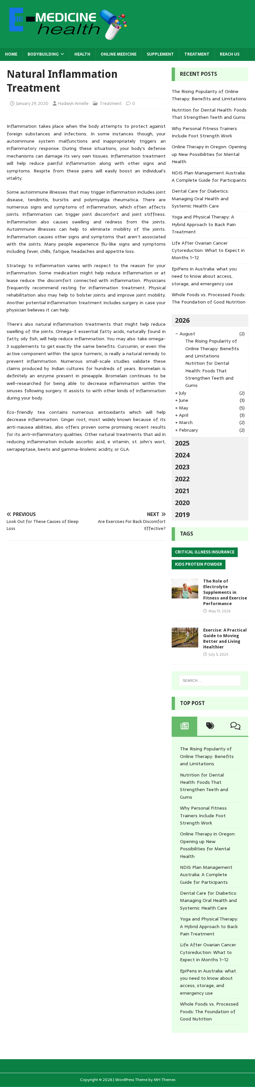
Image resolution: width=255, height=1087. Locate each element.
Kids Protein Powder (198, 564)
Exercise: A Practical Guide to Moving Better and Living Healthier (225, 638)
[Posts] (184, 726)
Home (11, 54)
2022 (182, 479)
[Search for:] (210, 680)
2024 (182, 455)
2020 (182, 503)
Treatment (197, 54)
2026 (182, 320)
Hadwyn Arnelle (73, 103)
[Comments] (235, 726)
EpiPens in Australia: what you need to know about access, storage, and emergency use (204, 276)
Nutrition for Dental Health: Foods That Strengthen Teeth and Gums (209, 113)
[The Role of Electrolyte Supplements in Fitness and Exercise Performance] (185, 594)
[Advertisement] (127, 482)
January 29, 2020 (32, 103)
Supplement (160, 54)
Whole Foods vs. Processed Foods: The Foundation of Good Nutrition (208, 298)
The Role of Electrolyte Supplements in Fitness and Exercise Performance (225, 592)
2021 (182, 491)
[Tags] (210, 726)
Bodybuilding (43, 54)
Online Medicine (118, 54)
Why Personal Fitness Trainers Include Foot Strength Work (204, 132)
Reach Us (229, 54)
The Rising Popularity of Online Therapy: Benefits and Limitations (209, 95)
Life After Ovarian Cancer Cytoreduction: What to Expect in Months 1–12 (208, 250)
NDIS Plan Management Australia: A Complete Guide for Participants (209, 176)
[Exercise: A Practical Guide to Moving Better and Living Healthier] (185, 643)
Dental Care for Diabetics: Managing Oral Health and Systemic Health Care (200, 198)
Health (82, 54)
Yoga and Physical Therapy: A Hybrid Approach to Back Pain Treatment (204, 224)
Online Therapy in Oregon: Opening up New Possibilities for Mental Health (209, 154)
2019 (182, 515)
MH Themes (164, 1079)
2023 (182, 467)
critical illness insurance (204, 552)
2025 (182, 443)
